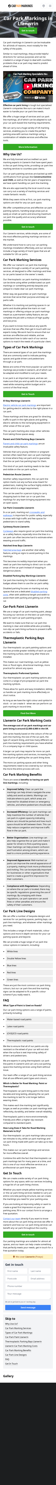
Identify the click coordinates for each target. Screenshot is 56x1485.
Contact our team (11, 1218)
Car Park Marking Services (18, 1328)
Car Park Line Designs (16, 1354)
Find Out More (28, 713)
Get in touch (28, 30)
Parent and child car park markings (20, 443)
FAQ (7, 1359)
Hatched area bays (12, 550)
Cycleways (8, 531)
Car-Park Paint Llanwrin (16, 1337)
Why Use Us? (11, 1323)
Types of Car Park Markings (18, 1332)
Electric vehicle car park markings (19, 405)
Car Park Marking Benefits (18, 1350)
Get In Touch (11, 1363)
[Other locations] (43, 6)
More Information (28, 147)
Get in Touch (28, 394)
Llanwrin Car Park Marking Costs (21, 1346)
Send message (28, 1307)
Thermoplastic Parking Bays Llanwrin (23, 1341)
